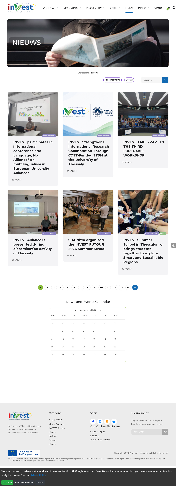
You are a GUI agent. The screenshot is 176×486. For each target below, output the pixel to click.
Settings (40, 482)
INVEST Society (94, 7)
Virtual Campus (71, 7)
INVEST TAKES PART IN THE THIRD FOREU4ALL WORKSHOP (143, 148)
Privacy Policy (38, 475)
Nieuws (129, 7)
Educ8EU (94, 435)
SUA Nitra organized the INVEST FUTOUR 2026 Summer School (86, 244)
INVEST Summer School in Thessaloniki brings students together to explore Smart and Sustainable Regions (143, 251)
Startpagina (83, 72)
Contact (158, 7)
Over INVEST (49, 7)
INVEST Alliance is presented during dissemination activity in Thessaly (32, 246)
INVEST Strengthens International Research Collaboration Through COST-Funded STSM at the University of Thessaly (88, 153)
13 (121, 287)
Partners (142, 7)
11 (107, 287)
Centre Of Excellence (100, 439)
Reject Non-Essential (24, 482)
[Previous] (135, 287)
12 (114, 287)
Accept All (7, 482)
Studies (114, 7)
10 (101, 287)
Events (129, 79)
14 (128, 287)
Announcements (112, 79)
